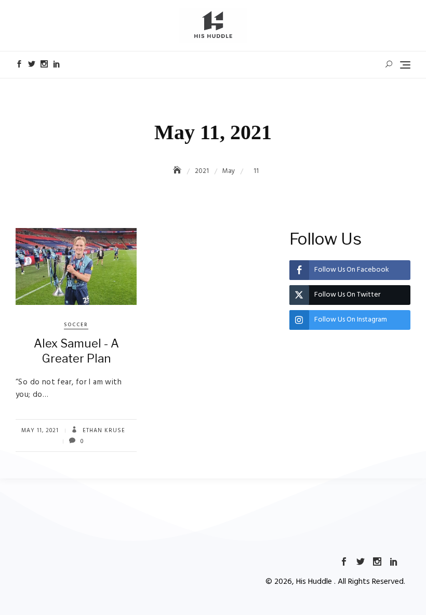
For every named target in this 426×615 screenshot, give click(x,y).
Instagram (44, 64)
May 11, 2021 (40, 430)
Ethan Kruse (103, 430)
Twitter (31, 64)
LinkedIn (56, 64)
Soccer (76, 324)
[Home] (178, 171)
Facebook (19, 64)
